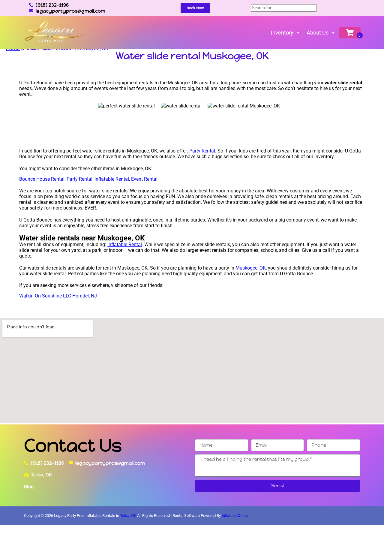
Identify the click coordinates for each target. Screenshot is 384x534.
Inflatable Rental (111, 179)
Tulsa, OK (128, 515)
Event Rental (144, 179)
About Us (317, 32)
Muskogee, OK (251, 268)
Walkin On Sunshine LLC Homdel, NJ (58, 296)
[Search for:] (284, 7)
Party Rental (202, 151)
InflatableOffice (235, 515)
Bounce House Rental (41, 179)
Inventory (282, 32)
